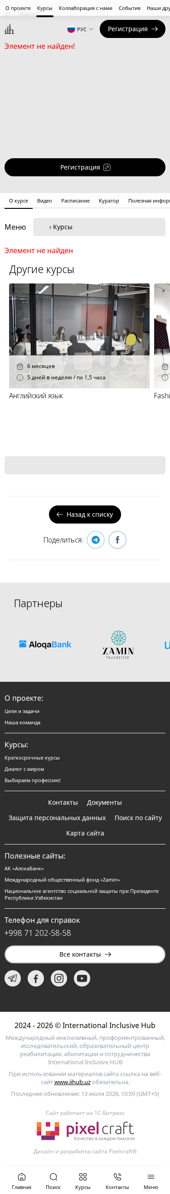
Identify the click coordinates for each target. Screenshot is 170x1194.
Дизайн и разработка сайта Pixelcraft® (85, 1151)
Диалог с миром (24, 768)
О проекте (18, 8)
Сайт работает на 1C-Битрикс (85, 1112)
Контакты (63, 802)
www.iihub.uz (72, 1082)
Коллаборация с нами (85, 8)
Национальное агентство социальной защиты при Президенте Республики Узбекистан (82, 894)
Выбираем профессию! (33, 780)
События (130, 8)
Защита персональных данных (57, 817)
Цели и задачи (22, 711)
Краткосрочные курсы (32, 757)
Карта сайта (85, 833)
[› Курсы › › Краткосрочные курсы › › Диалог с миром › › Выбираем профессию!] (99, 227)
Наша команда (22, 722)
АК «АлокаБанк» (24, 868)
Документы (104, 802)
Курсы (45, 8)
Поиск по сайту (138, 817)
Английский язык (36, 396)
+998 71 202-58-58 (38, 932)
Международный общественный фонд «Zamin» (62, 879)
